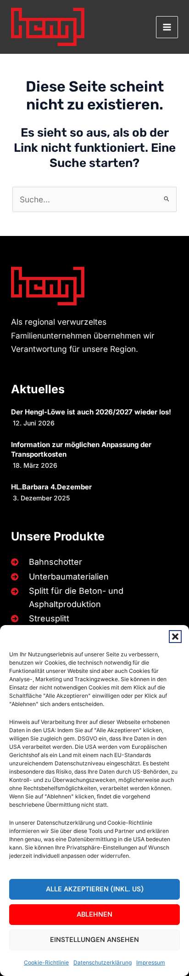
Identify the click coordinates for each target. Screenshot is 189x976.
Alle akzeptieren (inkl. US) (95, 889)
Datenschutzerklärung (102, 962)
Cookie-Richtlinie (46, 962)
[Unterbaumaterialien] (58, 576)
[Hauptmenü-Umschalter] (167, 27)
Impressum (150, 962)
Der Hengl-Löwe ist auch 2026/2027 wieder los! (91, 412)
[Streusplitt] (38, 618)
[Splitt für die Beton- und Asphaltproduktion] (92, 597)
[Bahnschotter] (44, 562)
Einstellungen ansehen (94, 939)
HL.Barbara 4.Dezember (51, 486)
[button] (175, 636)
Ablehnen (94, 914)
